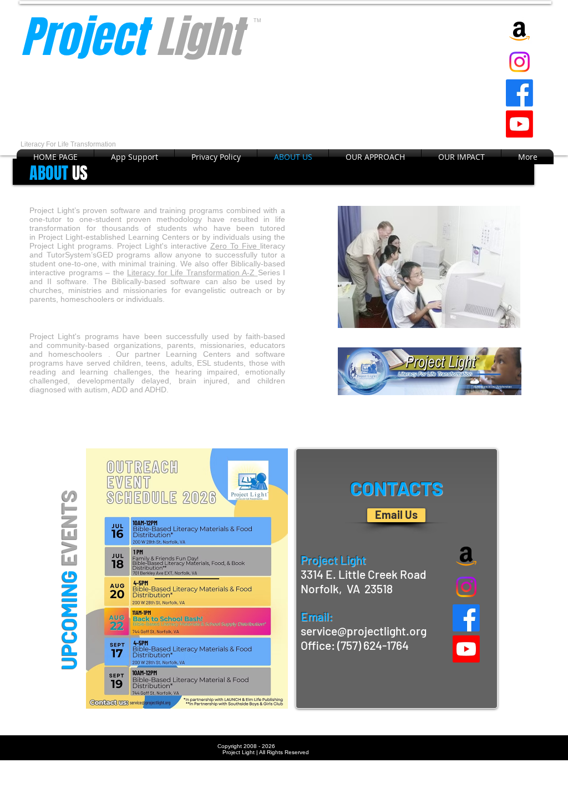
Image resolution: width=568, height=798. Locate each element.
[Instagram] (519, 61)
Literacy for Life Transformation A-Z (192, 272)
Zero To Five (235, 245)
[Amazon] (519, 30)
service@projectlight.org (364, 631)
